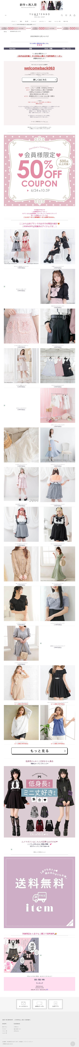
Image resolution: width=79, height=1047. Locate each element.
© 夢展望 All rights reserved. (7, 1044)
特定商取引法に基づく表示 (12, 1041)
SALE (50, 21)
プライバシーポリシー (28, 1041)
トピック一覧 (57, 21)
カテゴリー (41, 21)
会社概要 (4, 1041)
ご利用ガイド (16, 1026)
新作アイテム (4, 1026)
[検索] (62, 15)
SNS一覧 (65, 21)
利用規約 (21, 1041)
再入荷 (26, 21)
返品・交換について (17, 1028)
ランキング (33, 21)
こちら (46, 121)
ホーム (5, 31)
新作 (21, 21)
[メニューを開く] (5, 15)
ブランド (13, 21)
